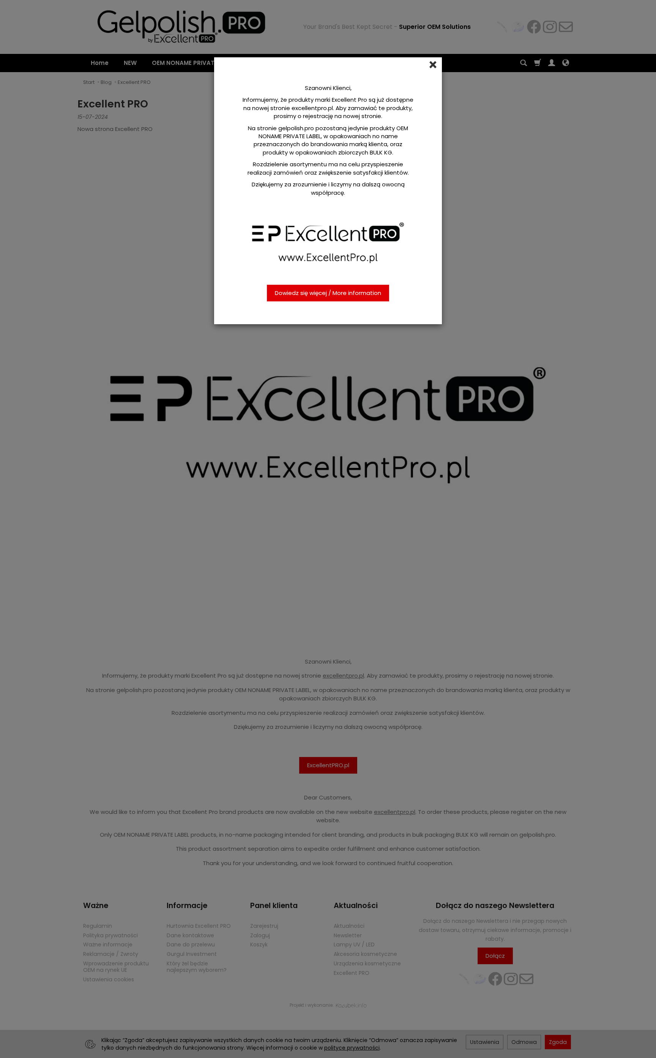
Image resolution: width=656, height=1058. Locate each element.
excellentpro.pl (312, 108)
